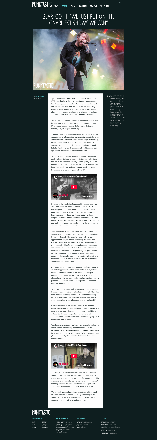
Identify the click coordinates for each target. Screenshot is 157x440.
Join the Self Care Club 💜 (83, 2)
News (56, 6)
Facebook (84, 422)
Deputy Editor (64, 424)
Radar (64, 6)
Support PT (45, 427)
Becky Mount (40, 96)
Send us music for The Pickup (99, 2)
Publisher (62, 421)
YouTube (84, 426)
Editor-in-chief (64, 422)
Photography (108, 426)
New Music (107, 422)
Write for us (108, 430)
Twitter (82, 421)
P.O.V (73, 6)
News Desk (64, 429)
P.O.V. (33, 426)
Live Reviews (108, 424)
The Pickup (104, 6)
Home (33, 421)
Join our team (113, 2)
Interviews (44, 422)
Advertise (44, 426)
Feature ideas (108, 432)
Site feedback (109, 433)
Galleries (82, 6)
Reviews (93, 6)
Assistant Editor (63, 426)
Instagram (82, 424)
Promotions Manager (65, 427)
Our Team (44, 424)
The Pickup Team (60, 431)
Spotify (81, 427)
